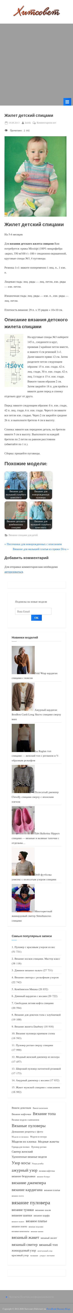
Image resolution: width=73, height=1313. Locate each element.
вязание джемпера (29, 1182)
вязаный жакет (25, 1237)
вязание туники (23, 1209)
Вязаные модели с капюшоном (25, 1119)
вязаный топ (48, 1244)
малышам (34, 1255)
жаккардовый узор (24, 1250)
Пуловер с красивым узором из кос (35, 947)
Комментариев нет (46, 123)
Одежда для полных (21, 1146)
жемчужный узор (45, 1251)
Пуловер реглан (38, 1146)
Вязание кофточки (21, 1114)
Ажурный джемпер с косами (32, 1080)
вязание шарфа (42, 1215)
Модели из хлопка (24, 1141)
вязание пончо (18, 1195)
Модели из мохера (38, 1136)
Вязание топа (44, 1113)
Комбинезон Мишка (26, 989)
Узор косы (21, 1162)
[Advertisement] (36, 60)
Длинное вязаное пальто (28, 970)
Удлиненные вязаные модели (29, 1156)
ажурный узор (24, 1170)
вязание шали (43, 1210)
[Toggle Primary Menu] (67, 102)
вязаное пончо (19, 1226)
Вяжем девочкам (21, 1107)
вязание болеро (43, 1176)
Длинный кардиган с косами (31, 996)
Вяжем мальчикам (40, 1108)
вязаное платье (36, 1221)
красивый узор (20, 1255)
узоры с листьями (47, 1255)
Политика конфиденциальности (37, 1296)
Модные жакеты (48, 1141)
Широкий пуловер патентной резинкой (38, 1068)
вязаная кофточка (47, 1170)
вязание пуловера (31, 1202)
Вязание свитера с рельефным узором (37, 977)
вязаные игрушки (36, 1226)
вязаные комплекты (20, 1231)
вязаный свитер (25, 1244)
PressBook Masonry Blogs (58, 1308)
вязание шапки (22, 1215)
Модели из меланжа (20, 1136)
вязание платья (52, 1190)
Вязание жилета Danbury (29, 1026)
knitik (28, 122)
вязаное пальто (18, 1221)
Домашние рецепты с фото (27, 1131)
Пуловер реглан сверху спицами (34, 1045)
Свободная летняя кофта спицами (34, 1003)
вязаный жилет (49, 1238)
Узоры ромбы (37, 1163)
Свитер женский (22, 1151)
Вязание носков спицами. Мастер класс (37, 958)
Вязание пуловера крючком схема (35, 1033)
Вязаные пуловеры (29, 1125)
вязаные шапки (37, 1231)
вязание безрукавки (23, 1176)
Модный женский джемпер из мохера (38, 1057)
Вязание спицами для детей (23, 535)
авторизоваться (13, 571)
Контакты (14, 1296)
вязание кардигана (27, 1189)
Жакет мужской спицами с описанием (38, 1087)
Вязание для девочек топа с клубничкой (38, 1014)
